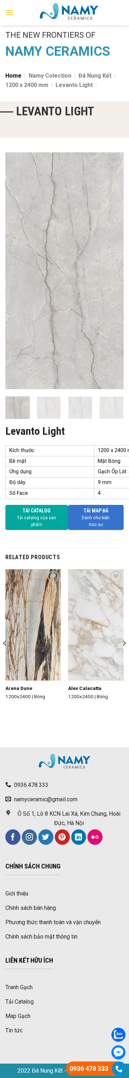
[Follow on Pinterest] (62, 836)
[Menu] (9, 12)
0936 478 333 (89, 1068)
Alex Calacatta (84, 688)
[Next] (112, 271)
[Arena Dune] (33, 625)
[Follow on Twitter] (45, 836)
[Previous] (16, 271)
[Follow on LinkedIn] (78, 836)
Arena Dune (18, 688)
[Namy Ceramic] (68, 12)
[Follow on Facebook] (12, 836)
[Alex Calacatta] (96, 625)
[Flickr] (94, 836)
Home (13, 75)
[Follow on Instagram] (29, 836)
